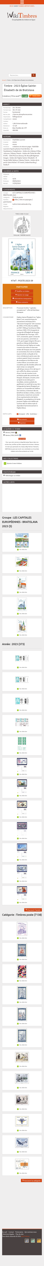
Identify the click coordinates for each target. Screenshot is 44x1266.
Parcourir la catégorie (32, 1180)
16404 (16, 6)
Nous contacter (22, 302)
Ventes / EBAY (10, 432)
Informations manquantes (23, 298)
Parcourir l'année (33, 910)
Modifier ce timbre (22, 291)
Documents (23, 419)
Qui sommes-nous (31, 1232)
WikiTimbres (25, 1236)
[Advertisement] (22, 45)
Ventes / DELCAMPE (12, 435)
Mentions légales (8, 1234)
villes (16, 199)
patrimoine (7, 202)
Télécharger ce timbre (12, 475)
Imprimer (22, 423)
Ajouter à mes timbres (14, 463)
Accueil (4, 80)
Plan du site (19, 1234)
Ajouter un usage (23, 295)
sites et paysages (25, 199)
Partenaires (19, 1232)
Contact (11, 1232)
